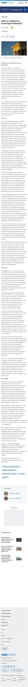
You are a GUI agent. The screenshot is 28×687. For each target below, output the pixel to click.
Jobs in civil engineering (7, 638)
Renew (3, 635)
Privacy (8, 679)
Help (2, 644)
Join (2, 632)
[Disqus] (14, 585)
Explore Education (5, 616)
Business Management (9, 470)
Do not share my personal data (22, 679)
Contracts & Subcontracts (11, 466)
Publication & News (6, 613)
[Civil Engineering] (15, 9)
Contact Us (4, 663)
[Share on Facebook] (7, 37)
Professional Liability (9, 473)
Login (20, 2)
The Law (21, 473)
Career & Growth (5, 610)
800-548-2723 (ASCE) (6, 658)
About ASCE (4, 625)
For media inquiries (5, 641)
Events (3, 619)
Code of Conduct (3, 679)
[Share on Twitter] (10, 37)
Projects (5, 477)
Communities (4, 622)
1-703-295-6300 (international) (9, 660)
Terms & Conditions (14, 679)
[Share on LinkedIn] (13, 37)
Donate (3, 629)
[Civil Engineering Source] (5, 9)
